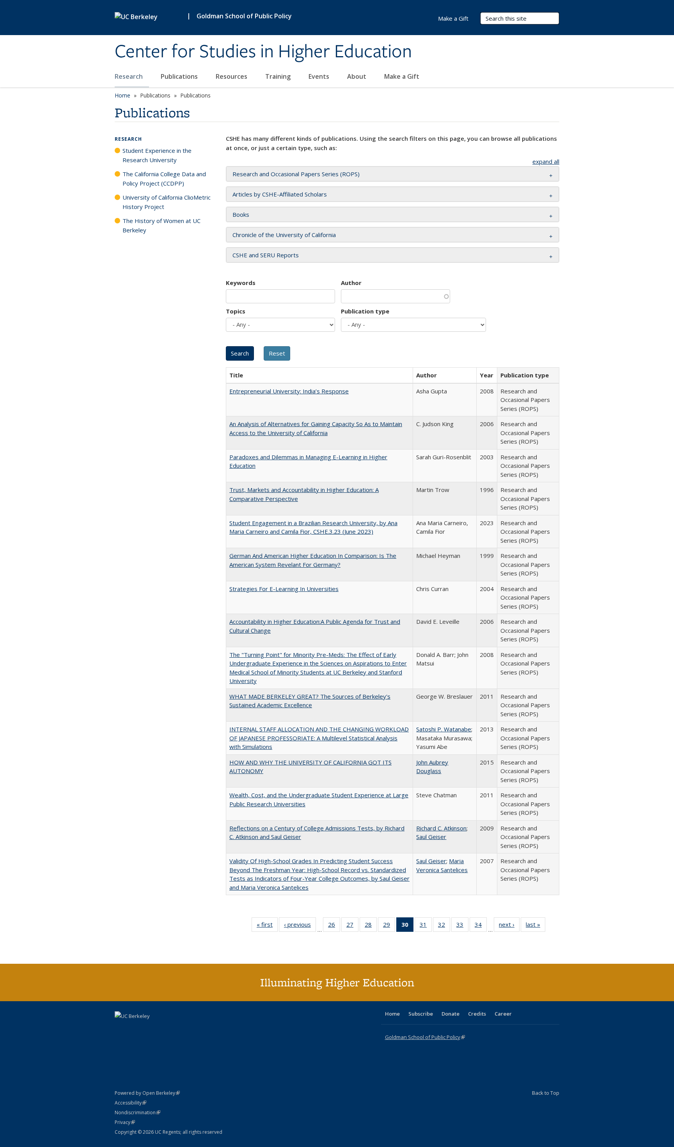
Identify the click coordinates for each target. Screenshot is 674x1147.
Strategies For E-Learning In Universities (284, 589)
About (357, 76)
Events (320, 76)
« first (267, 926)
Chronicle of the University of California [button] (284, 235)
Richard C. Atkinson (441, 828)
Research (129, 76)
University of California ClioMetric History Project (166, 202)
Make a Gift (401, 76)
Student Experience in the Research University (157, 155)
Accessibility (130, 1102)
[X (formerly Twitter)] (122, 1029)
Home (122, 95)
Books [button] (240, 214)
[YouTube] (152, 1029)
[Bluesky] (182, 1029)
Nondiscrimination (137, 1112)
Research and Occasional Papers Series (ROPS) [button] (296, 174)
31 (426, 926)
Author (351, 283)
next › (509, 926)
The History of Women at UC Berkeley (161, 225)
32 (444, 926)
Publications (180, 76)
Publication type (365, 311)
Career (503, 1013)
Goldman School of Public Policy (244, 16)
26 (334, 926)
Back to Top (545, 1092)
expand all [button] (545, 161)
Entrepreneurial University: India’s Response (289, 391)
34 (481, 926)
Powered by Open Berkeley (147, 1093)
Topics (235, 311)
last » (535, 926)
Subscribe (420, 1013)
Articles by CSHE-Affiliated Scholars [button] (279, 194)
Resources (232, 76)
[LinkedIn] (137, 1029)
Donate (450, 1013)
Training (278, 76)
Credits (477, 1013)
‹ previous (300, 926)
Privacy (125, 1122)
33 (462, 926)
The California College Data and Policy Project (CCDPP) (164, 178)
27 (352, 926)
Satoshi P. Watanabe (443, 729)
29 (389, 926)
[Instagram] (167, 1029)
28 (371, 926)
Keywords (240, 283)
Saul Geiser (431, 837)
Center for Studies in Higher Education (263, 52)
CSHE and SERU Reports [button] (265, 255)
